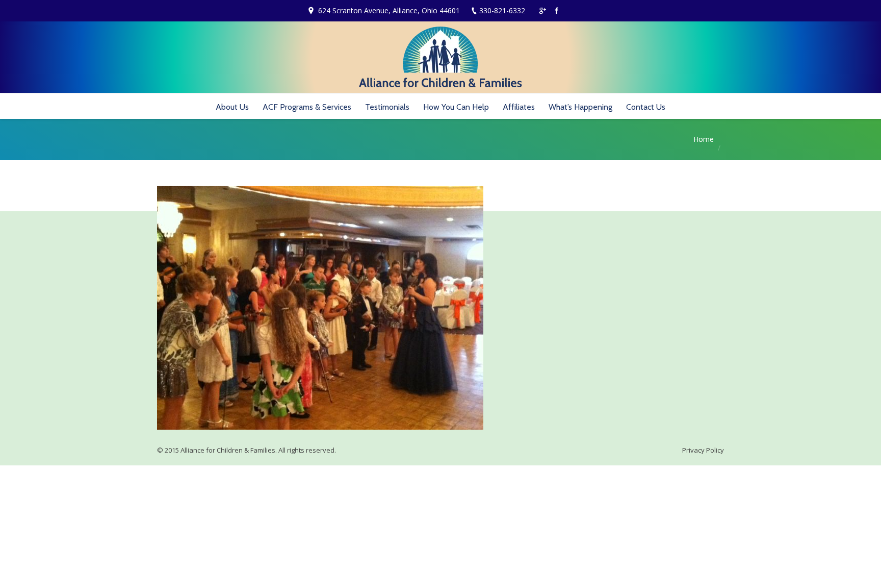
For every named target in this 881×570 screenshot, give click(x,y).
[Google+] (542, 11)
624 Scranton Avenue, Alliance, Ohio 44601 (389, 10)
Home (703, 139)
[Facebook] (557, 11)
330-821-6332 (502, 10)
